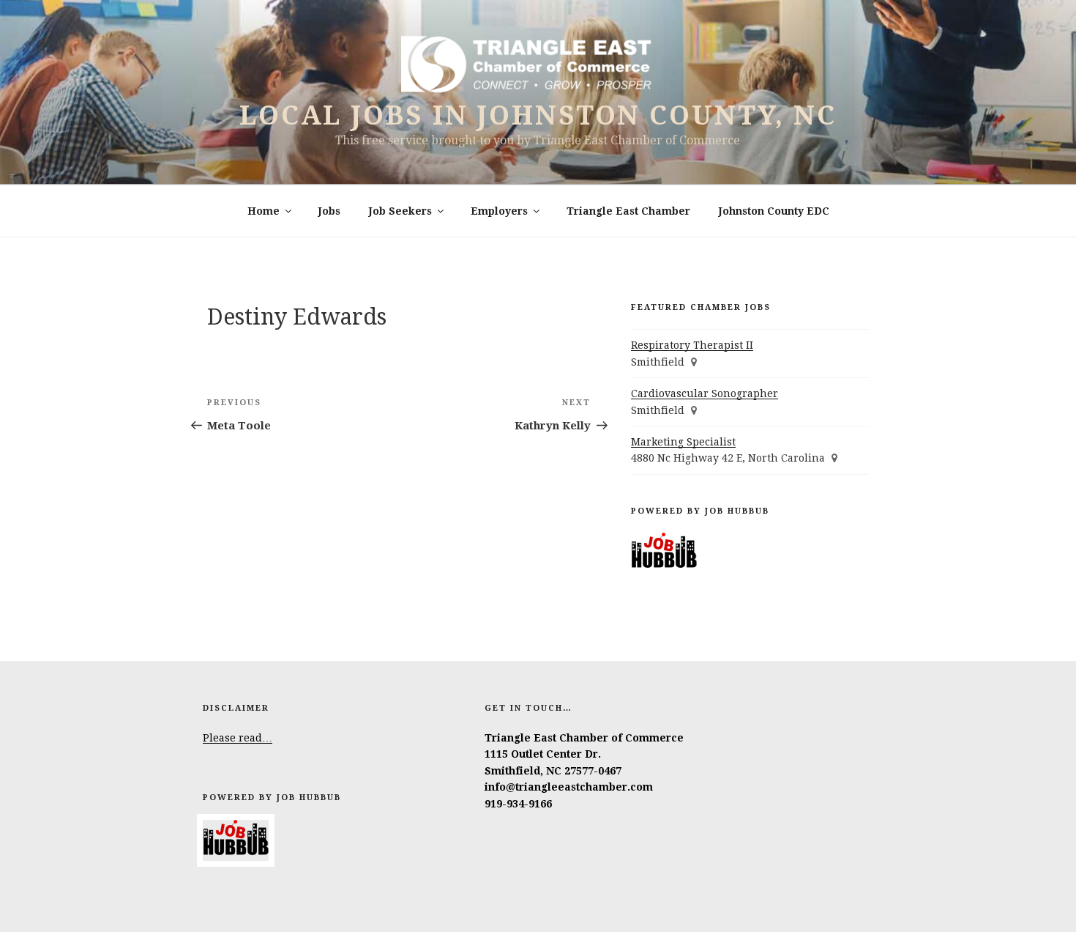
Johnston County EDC (774, 211)
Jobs (329, 211)
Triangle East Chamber (628, 211)
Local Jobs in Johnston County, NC (538, 115)
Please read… (237, 738)
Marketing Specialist (683, 442)
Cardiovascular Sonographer (704, 393)
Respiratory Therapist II (692, 345)
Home (263, 211)
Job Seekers (400, 211)
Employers (499, 211)
